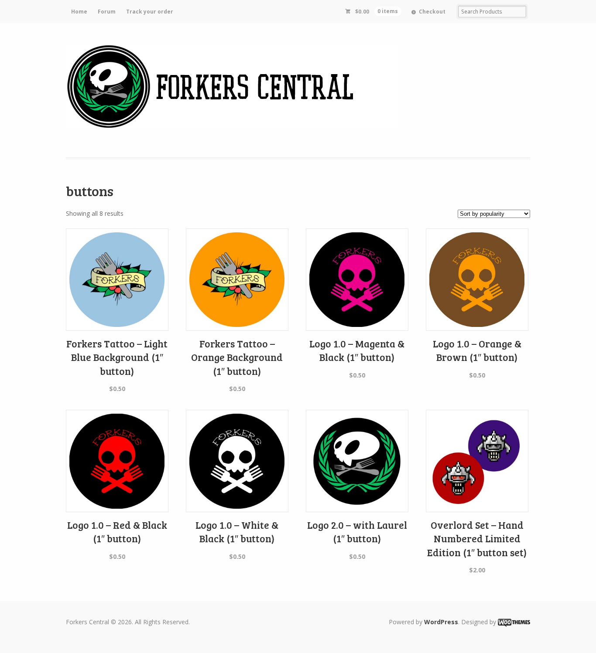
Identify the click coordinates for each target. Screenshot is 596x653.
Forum (107, 11)
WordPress (441, 622)
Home (79, 11)
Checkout (432, 11)
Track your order (149, 11)
